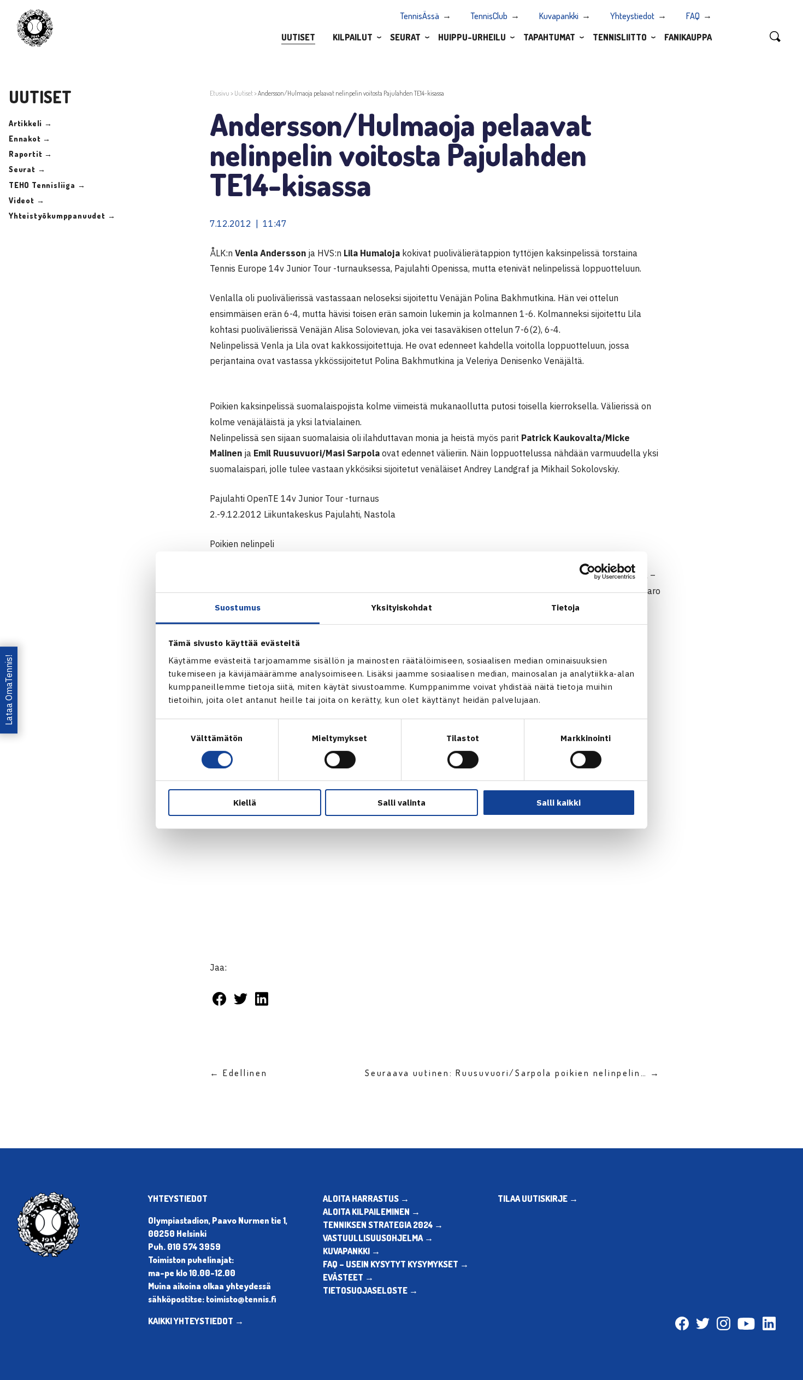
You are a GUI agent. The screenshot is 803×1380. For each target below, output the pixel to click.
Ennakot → (30, 138)
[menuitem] (298, 36)
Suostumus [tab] (238, 607)
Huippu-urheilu (472, 37)
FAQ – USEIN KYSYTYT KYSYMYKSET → (396, 1264)
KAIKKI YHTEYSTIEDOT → (196, 1321)
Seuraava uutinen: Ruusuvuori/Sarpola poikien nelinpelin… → (512, 1072)
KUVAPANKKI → (351, 1251)
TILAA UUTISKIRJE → (538, 1198)
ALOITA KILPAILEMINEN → (371, 1211)
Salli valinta (401, 802)
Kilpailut (353, 37)
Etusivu (219, 93)
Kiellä (244, 802)
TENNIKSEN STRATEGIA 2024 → (383, 1224)
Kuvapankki (558, 15)
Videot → (26, 200)
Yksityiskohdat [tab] (401, 607)
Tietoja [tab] (565, 607)
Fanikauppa (688, 37)
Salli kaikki (558, 802)
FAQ (693, 15)
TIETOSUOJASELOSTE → (370, 1290)
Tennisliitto (620, 37)
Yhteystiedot (632, 15)
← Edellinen (239, 1072)
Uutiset (298, 37)
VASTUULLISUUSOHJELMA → (378, 1237)
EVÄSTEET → (348, 1277)
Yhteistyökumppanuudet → (62, 215)
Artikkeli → (30, 123)
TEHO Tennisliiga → (47, 185)
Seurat (405, 37)
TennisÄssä (419, 15)
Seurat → (27, 169)
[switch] (340, 759)
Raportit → (30, 153)
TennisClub (489, 15)
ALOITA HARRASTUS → (366, 1198)
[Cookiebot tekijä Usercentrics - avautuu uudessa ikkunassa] (587, 571)
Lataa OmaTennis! (8, 690)
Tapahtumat (549, 37)
